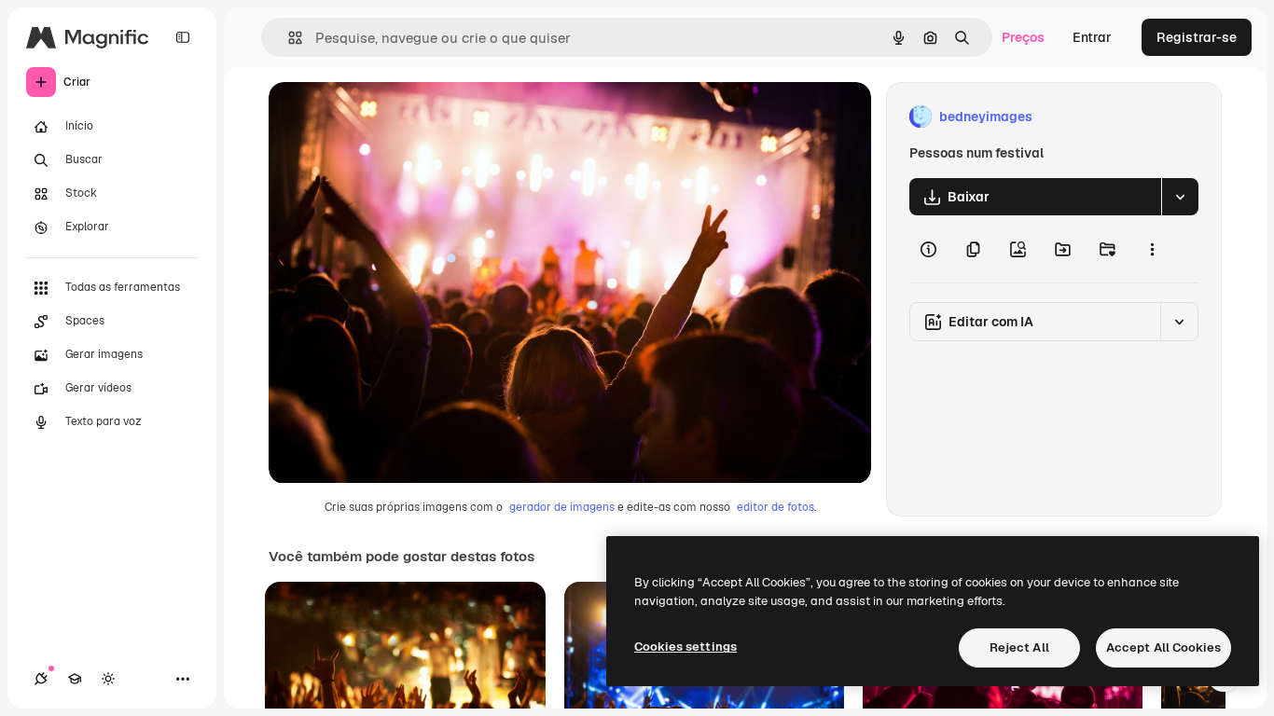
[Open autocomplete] (287, 38)
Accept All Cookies (1163, 647)
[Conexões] (41, 679)
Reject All (1019, 647)
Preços (1023, 37)
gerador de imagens (562, 507)
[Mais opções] (1151, 249)
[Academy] (75, 679)
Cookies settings (685, 646)
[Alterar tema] (108, 679)
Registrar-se (1196, 37)
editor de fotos (775, 507)
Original (388, 117)
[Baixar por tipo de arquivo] (1179, 196)
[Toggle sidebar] (183, 37)
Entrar (1092, 37)
